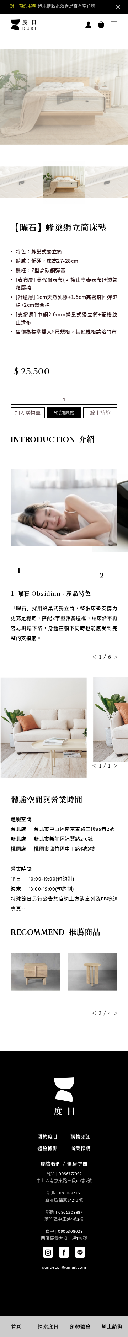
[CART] (101, 24)
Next (90, 7)
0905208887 (70, 1212)
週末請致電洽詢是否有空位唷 (50, 6)
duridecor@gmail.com (64, 1267)
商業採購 (80, 1148)
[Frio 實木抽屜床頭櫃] (35, 972)
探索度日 (48, 1326)
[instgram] (48, 1252)
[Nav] (114, 25)
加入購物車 (28, 413)
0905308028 (70, 1231)
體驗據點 (47, 1148)
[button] (94, 150)
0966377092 (70, 1174)
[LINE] (80, 1252)
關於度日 (47, 1136)
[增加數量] (28, 399)
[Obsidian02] (64, 182)
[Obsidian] (21, 182)
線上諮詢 (100, 413)
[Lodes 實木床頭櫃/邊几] (92, 972)
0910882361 (70, 1193)
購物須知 (80, 1136)
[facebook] (64, 1252)
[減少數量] (99, 399)
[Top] (111, 1309)
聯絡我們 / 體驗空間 (64, 1163)
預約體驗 (64, 413)
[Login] (88, 24)
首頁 (16, 1326)
